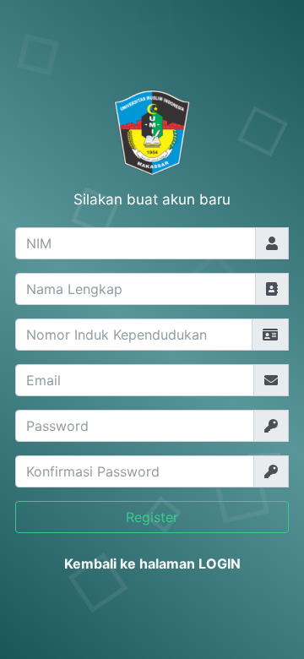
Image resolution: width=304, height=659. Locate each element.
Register (152, 517)
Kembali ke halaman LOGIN (152, 563)
